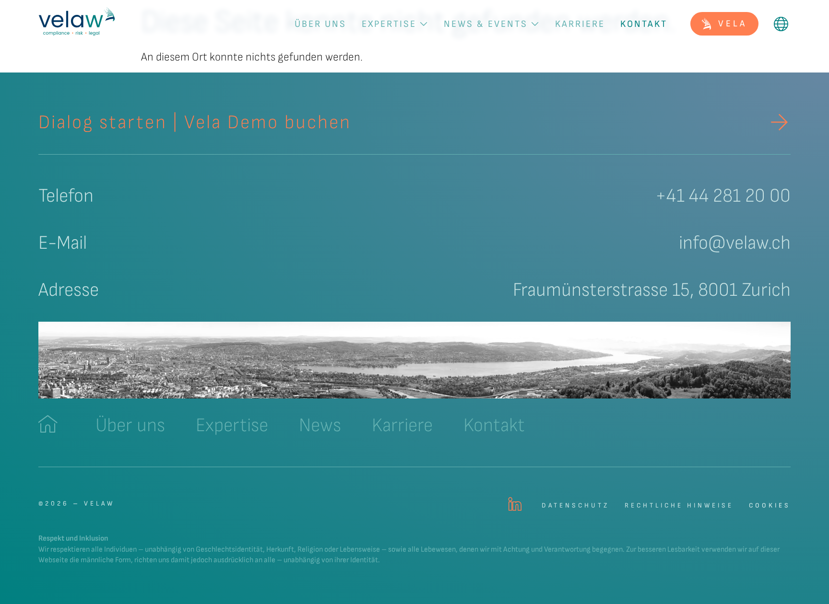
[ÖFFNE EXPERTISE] (423, 24)
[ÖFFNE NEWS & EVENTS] (535, 24)
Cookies (770, 505)
